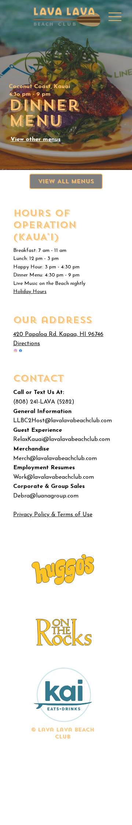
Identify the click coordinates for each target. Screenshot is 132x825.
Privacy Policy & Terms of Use (52, 515)
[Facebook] (20, 350)
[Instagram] (15, 350)
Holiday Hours (30, 291)
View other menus (35, 139)
